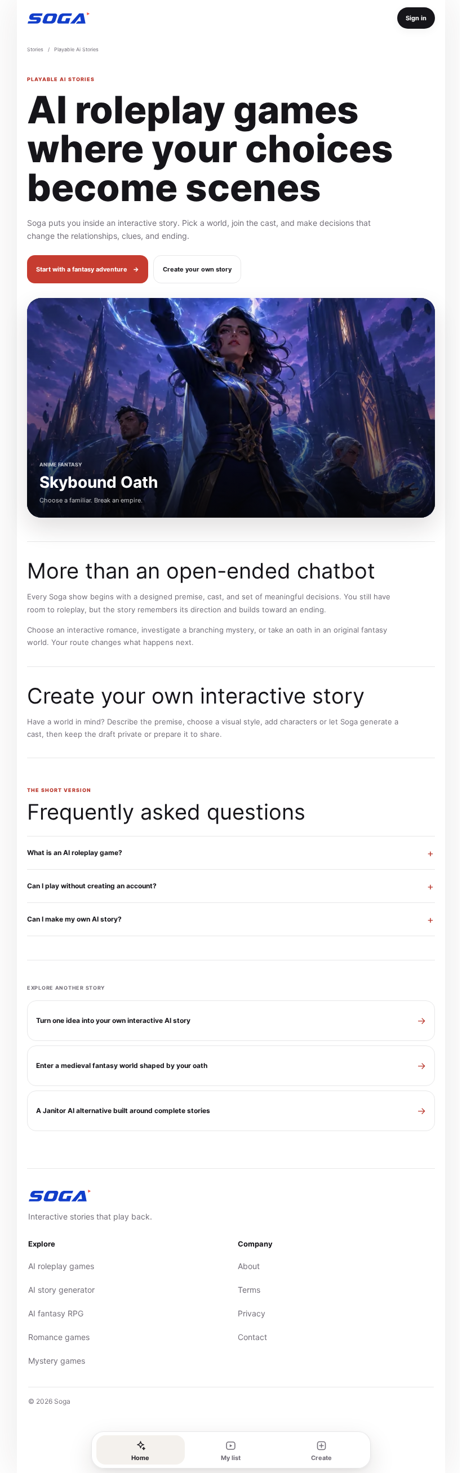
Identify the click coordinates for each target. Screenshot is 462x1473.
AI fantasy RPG (51, 1313)
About (245, 1266)
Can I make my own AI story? (70, 919)
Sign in (416, 18)
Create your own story (197, 269)
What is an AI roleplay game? (70, 852)
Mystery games (52, 1360)
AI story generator (57, 1289)
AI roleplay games (57, 1266)
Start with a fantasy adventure (87, 269)
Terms (245, 1289)
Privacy (247, 1313)
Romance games (55, 1337)
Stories (35, 49)
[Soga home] (58, 18)
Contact (248, 1337)
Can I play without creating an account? (88, 886)
